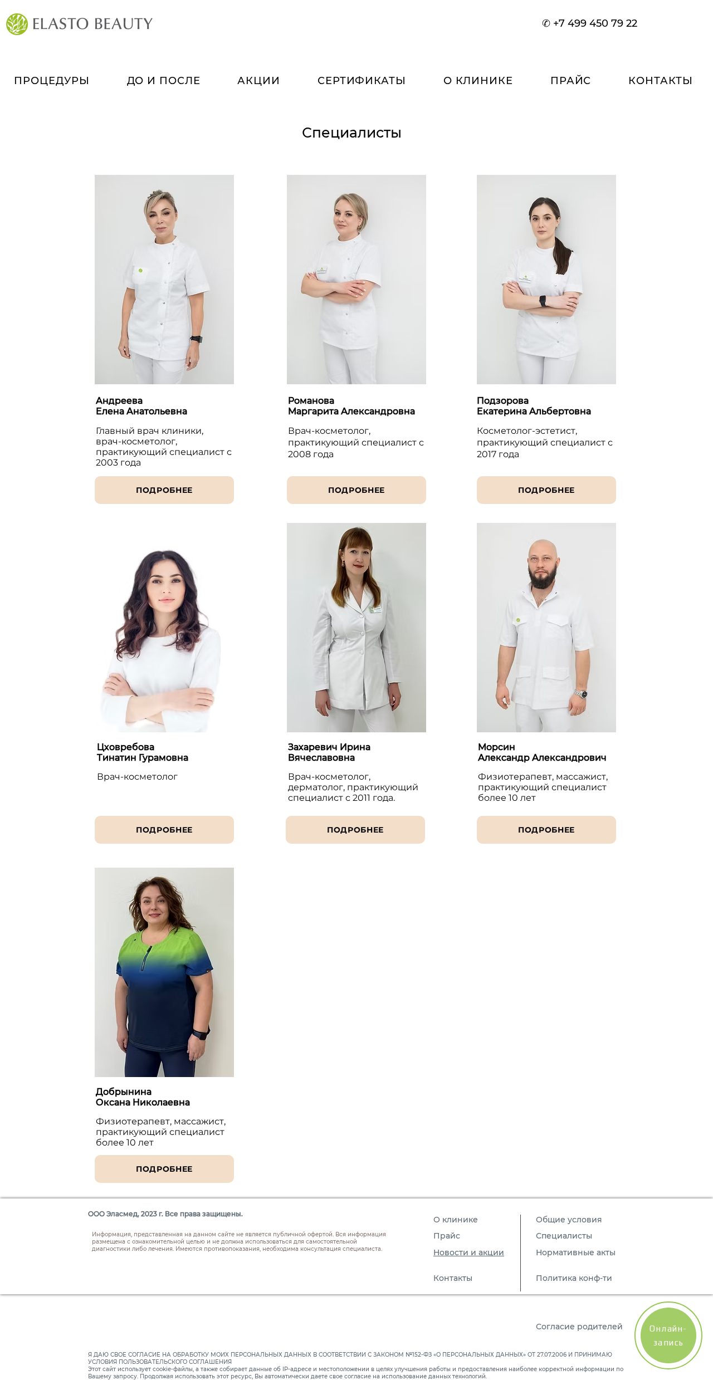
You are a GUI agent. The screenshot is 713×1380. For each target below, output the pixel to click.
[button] (477, 80)
